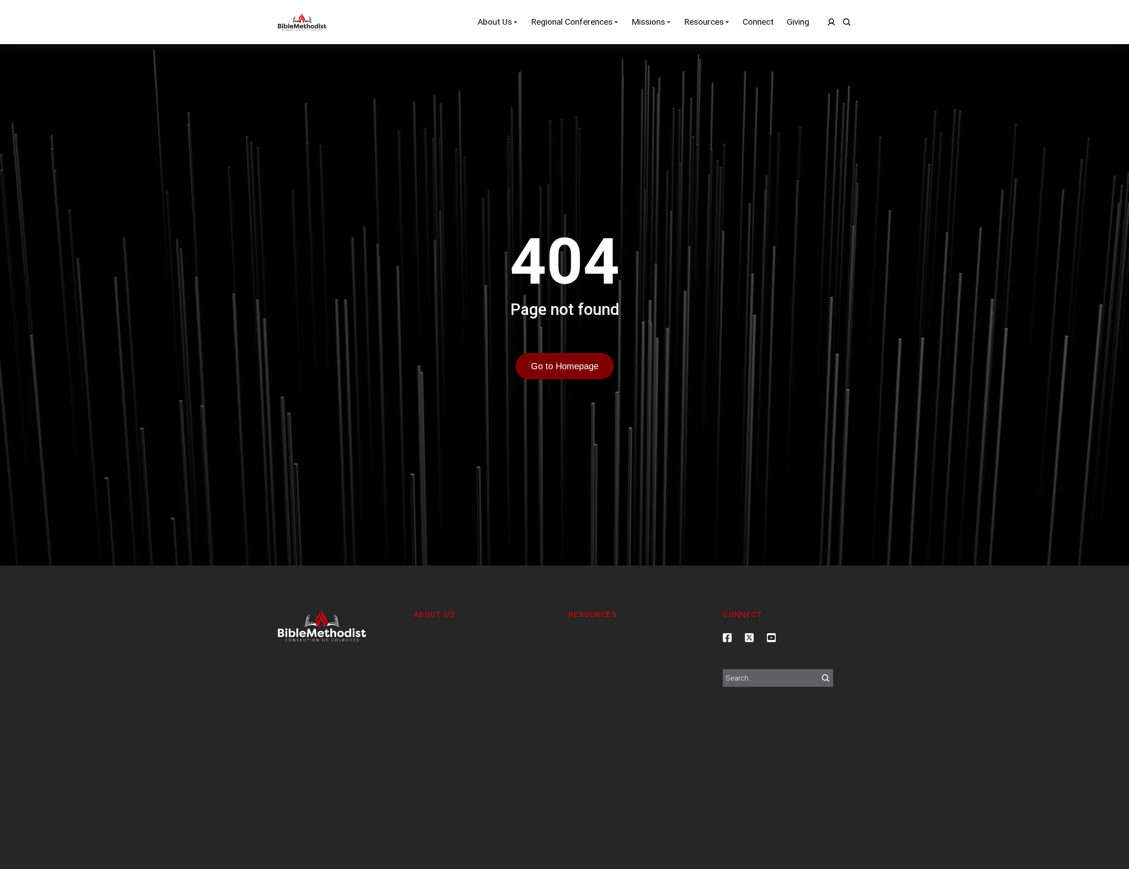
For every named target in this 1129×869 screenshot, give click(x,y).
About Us (434, 614)
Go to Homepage (564, 366)
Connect (743, 614)
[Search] (825, 678)
